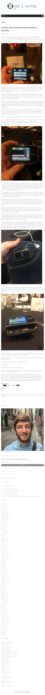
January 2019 (3, 553)
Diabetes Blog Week (5, 661)
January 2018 (3, 574)
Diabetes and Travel (28, 394)
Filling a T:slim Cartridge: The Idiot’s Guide (12, 490)
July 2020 (3, 522)
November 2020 (4, 515)
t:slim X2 (38, 395)
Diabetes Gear (4, 664)
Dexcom (22, 395)
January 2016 (3, 616)
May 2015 (3, 630)
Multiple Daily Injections (5, 677)
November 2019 (4, 537)
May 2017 (3, 588)
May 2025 (3, 503)
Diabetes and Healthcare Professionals (9, 652)
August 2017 (3, 583)
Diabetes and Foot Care (6, 650)
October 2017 (4, 579)
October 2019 (4, 538)
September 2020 (4, 519)
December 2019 (4, 535)
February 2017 (4, 593)
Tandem (41, 395)
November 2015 (4, 620)
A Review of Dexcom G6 (37, 496)
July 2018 (3, 563)
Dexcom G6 (26, 395)
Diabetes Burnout (4, 662)
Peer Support (4, 678)
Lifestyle (16, 692)
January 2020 (3, 533)
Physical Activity (4, 680)
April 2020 (3, 528)
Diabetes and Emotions (5, 647)
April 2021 (3, 508)
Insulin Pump (31, 395)
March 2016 (3, 613)
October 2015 (4, 622)
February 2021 (4, 510)
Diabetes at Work (4, 659)
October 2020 (4, 517)
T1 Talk (2, 684)
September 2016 (4, 602)
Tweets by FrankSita (5, 481)
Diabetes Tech (35, 394)
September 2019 (4, 540)
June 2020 (3, 524)
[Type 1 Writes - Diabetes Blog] (22, 12)
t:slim (35, 395)
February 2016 (4, 615)
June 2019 (3, 545)
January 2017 (3, 595)
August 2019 (3, 542)
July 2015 (3, 627)
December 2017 (4, 576)
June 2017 (3, 586)
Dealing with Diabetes (5, 643)
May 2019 (3, 547)
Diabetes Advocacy (20, 394)
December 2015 (4, 618)
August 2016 (3, 604)
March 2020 (3, 529)
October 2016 (4, 600)
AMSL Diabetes (7, 395)
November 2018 (4, 556)
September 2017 (4, 581)
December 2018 (4, 554)
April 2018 (3, 568)
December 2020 (4, 514)
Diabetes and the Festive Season (7, 654)
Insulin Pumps (40, 394)
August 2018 (3, 561)
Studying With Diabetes (5, 682)
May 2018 (3, 567)
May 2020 (3, 526)
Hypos (2, 673)
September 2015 (4, 623)
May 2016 (3, 609)
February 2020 (4, 531)
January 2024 (3, 505)
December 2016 (4, 597)
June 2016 (3, 607)
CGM (15, 395)
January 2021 (3, 512)
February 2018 (4, 572)
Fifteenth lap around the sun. (12, 489)
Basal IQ (11, 395)
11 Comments (14, 34)
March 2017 (3, 591)
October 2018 (4, 558)
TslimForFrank (3, 396)
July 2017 (3, 584)
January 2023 (3, 506)
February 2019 (4, 551)
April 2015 (3, 632)
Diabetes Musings (4, 666)
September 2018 (4, 560)
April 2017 (3, 590)
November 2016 (4, 599)
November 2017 (4, 577)
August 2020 (3, 521)
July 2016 (3, 606)
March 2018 (3, 570)
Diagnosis (3, 670)
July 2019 (3, 544)
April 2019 (3, 549)
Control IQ (18, 395)
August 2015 (3, 625)
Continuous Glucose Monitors (10, 394)
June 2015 (3, 629)
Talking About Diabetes (5, 685)
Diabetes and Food (5, 648)
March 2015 (3, 634)
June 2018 (3, 565)
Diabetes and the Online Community (8, 655)
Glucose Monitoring (5, 671)
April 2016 (3, 611)
